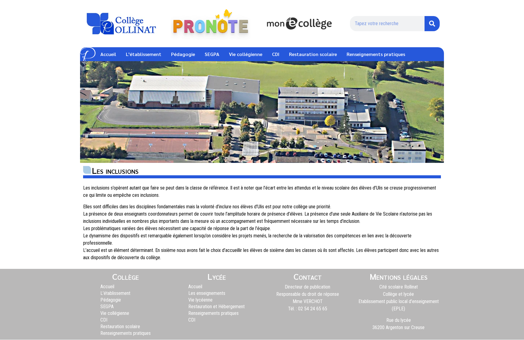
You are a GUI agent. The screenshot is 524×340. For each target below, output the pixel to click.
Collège (125, 276)
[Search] (432, 23)
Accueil (108, 54)
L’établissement (143, 54)
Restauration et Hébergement (216, 306)
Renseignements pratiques (376, 54)
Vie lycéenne (200, 300)
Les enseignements (206, 293)
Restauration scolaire (313, 54)
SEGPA (212, 54)
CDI (275, 54)
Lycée (216, 276)
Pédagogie (183, 54)
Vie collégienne (245, 54)
